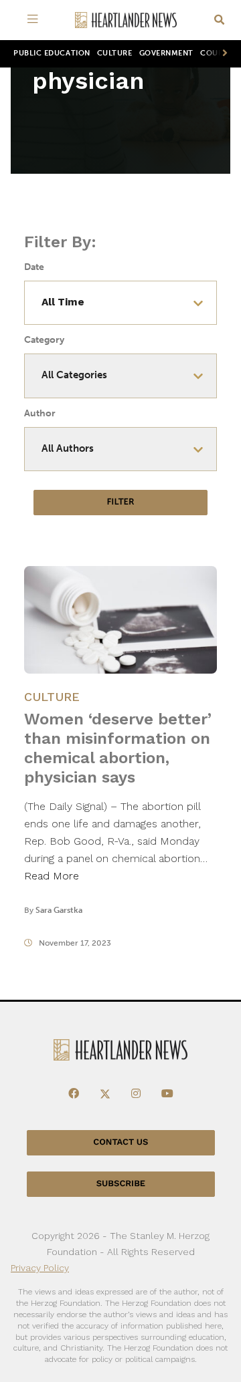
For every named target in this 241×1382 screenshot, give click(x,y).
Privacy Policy (40, 1267)
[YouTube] (167, 1094)
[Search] (219, 20)
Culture (115, 53)
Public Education (51, 53)
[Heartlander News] (126, 20)
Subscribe (120, 1184)
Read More (51, 875)
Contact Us (120, 1142)
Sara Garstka (58, 910)
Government (166, 53)
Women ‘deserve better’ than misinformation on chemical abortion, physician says (118, 748)
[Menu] (34, 20)
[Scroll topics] (222, 53)
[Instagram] (136, 1094)
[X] (105, 1094)
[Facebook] (73, 1094)
